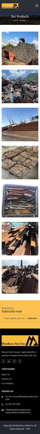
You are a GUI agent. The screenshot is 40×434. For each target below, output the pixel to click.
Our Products (7, 383)
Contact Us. (7, 379)
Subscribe (32, 318)
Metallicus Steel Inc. (24, 425)
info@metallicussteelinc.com (18, 409)
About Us (6, 374)
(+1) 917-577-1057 (12, 404)
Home (15, 20)
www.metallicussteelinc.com (17, 412)
